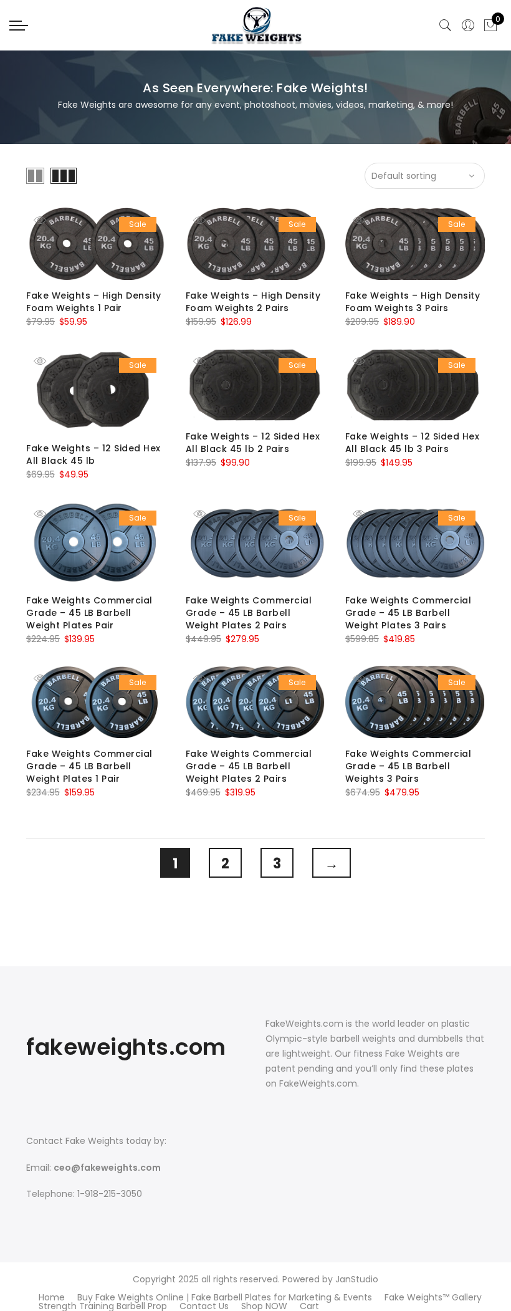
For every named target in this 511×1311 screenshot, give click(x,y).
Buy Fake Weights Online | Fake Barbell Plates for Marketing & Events (224, 1297)
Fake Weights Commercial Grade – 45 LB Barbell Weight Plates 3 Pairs (408, 612)
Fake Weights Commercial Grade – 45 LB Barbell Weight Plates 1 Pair (89, 766)
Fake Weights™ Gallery (433, 1297)
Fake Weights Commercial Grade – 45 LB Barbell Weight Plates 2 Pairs (249, 612)
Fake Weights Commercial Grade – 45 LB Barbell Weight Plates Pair (89, 612)
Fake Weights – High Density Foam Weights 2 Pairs (253, 301)
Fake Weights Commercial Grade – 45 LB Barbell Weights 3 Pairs (408, 766)
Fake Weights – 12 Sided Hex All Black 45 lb (93, 454)
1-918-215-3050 (109, 1194)
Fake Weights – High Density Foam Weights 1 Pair (93, 301)
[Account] (468, 25)
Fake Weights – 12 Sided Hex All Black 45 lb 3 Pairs (412, 442)
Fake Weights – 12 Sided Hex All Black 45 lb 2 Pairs (253, 442)
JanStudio (356, 1279)
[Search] (445, 25)
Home (52, 1297)
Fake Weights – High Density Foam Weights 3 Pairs (412, 301)
